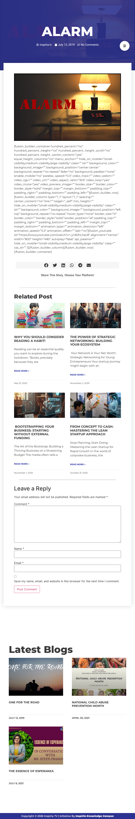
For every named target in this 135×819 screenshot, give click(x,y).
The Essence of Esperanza (31, 771)
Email (19, 562)
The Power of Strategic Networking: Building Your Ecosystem (92, 340)
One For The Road (24, 702)
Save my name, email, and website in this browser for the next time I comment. (66, 581)
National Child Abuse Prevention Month (90, 704)
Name (19, 548)
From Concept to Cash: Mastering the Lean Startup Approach (91, 430)
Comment (21, 504)
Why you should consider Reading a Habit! (39, 339)
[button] (46, 265)
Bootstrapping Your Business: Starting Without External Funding (34, 432)
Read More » (21, 371)
